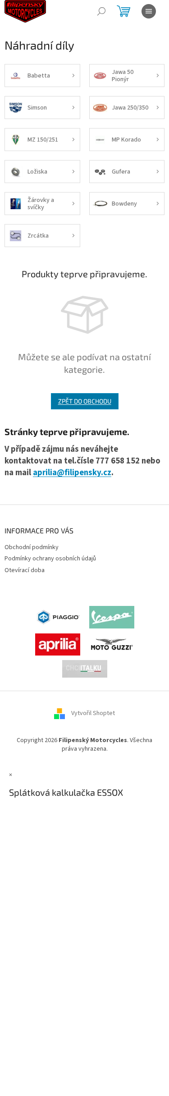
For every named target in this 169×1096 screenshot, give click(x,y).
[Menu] (149, 11)
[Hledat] (101, 11)
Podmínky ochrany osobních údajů (50, 558)
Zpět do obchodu (84, 401)
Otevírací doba (25, 570)
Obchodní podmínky (32, 547)
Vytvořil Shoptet (93, 713)
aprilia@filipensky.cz (72, 472)
